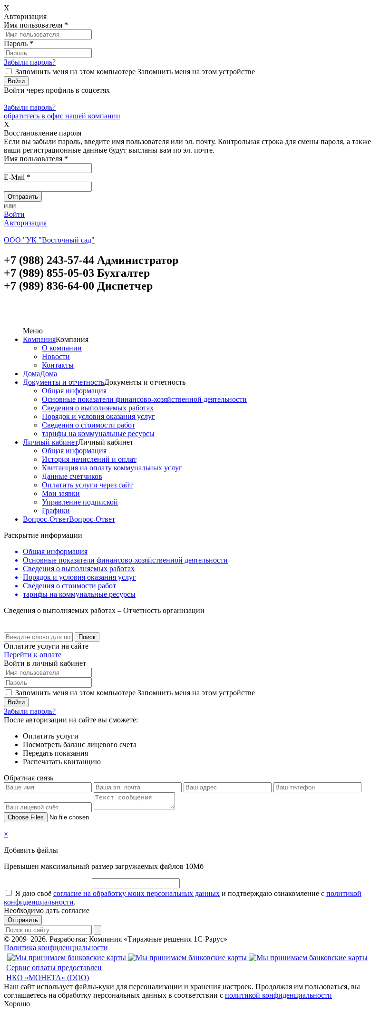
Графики (56, 510)
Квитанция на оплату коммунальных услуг (112, 468)
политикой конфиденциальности (278, 995)
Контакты (58, 365)
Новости (56, 356)
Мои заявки (61, 493)
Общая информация (74, 391)
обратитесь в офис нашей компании (62, 116)
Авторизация (25, 223)
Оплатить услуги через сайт (87, 485)
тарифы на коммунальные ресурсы (98, 433)
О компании (62, 348)
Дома (31, 374)
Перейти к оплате (32, 655)
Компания (39, 339)
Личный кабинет (50, 442)
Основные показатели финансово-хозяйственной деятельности (144, 399)
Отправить (23, 920)
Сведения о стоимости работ (88, 425)
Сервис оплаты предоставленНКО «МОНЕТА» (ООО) (54, 972)
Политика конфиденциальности (56, 948)
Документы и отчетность (63, 382)
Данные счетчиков (72, 476)
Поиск (87, 637)
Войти (14, 214)
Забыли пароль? (30, 62)
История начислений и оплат (89, 459)
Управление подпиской (80, 502)
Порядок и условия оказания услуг (98, 416)
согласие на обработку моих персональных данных (136, 893)
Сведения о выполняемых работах (98, 408)
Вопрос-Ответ (46, 519)
